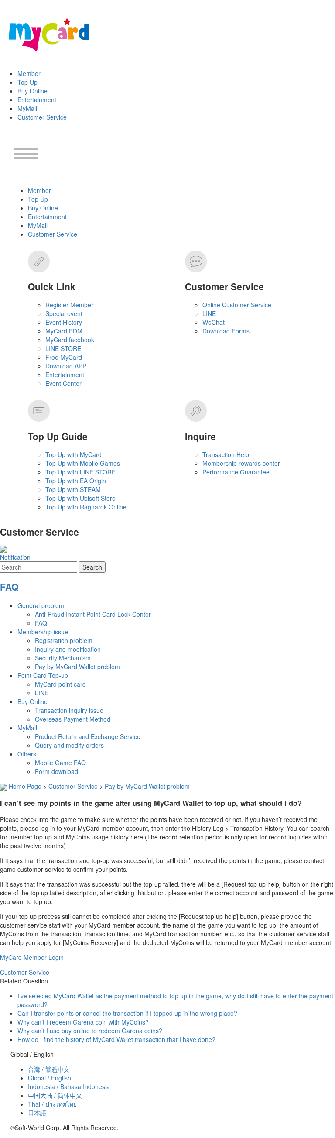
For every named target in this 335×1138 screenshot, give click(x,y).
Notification (15, 557)
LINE (209, 313)
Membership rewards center (241, 463)
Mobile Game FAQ (60, 762)
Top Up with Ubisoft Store (80, 498)
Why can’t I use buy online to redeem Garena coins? (89, 1030)
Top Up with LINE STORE (80, 472)
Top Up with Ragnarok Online (85, 506)
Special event (63, 313)
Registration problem (63, 640)
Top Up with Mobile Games (82, 463)
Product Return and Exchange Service (87, 736)
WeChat (213, 322)
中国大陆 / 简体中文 (55, 1095)
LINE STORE (63, 348)
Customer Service (42, 117)
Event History (63, 322)
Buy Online (32, 90)
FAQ (9, 586)
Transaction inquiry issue (69, 710)
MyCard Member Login (32, 957)
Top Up (27, 82)
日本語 (37, 1112)
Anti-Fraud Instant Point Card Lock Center (93, 614)
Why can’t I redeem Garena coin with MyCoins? (83, 1022)
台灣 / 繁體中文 (49, 1069)
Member (29, 73)
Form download (56, 771)
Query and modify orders (69, 745)
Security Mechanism (63, 657)
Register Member (69, 304)
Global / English (49, 1077)
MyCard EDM (63, 331)
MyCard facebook (69, 339)
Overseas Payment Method (72, 719)
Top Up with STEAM (73, 489)
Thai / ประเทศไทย (52, 1104)
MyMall (27, 108)
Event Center (63, 383)
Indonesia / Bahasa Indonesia (69, 1086)
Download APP (65, 365)
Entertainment (36, 99)
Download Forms (226, 331)
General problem (40, 605)
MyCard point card (60, 684)
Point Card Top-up (42, 675)
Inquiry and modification (68, 649)
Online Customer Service (236, 304)
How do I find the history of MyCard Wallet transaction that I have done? (116, 1039)
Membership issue (42, 631)
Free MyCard (63, 357)
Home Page (25, 786)
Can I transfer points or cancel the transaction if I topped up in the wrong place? (127, 1013)
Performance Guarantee (236, 472)
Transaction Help (225, 454)
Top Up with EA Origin (75, 480)
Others (26, 753)
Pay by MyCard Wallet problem (77, 666)
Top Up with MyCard (73, 454)
